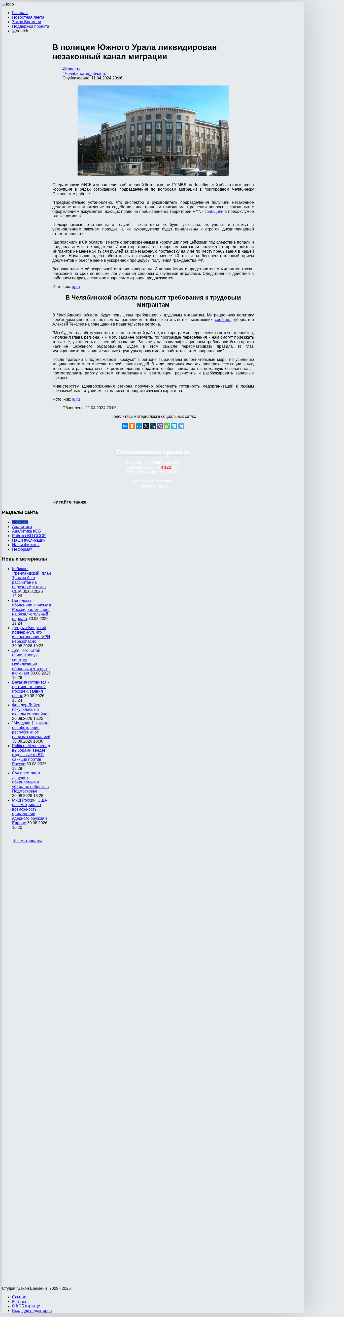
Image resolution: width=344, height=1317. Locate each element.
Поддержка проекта (30, 26)
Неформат (22, 549)
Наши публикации (29, 540)
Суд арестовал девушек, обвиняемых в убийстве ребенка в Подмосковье (30, 782)
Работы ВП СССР (29, 536)
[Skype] (174, 426)
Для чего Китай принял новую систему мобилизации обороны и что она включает (29, 661)
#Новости (71, 69)
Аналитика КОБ (26, 531)
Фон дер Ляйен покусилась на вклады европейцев (31, 709)
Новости (20, 522)
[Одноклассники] (132, 426)
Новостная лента (28, 17)
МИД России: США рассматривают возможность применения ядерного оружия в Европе (30, 811)
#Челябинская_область (84, 73)
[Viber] (160, 426)
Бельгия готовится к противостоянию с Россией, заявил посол (30, 689)
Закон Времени (26, 22)
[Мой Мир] (139, 426)
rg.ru (76, 286)
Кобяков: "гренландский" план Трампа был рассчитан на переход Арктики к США (31, 580)
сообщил (223, 319)
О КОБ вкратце (26, 1306)
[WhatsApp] (167, 426)
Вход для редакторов (32, 1310)
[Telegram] (181, 426)
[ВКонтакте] (125, 426)
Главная (20, 13)
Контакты (20, 1301)
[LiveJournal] (153, 426)
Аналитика (22, 526)
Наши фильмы (26, 545)
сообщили (213, 211)
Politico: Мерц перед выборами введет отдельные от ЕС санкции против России (31, 755)
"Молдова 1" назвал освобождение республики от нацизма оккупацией (31, 730)
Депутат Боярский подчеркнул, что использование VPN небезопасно (31, 634)
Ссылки (19, 1297)
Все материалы (27, 840)
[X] (146, 426)
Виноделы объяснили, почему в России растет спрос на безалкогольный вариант (31, 609)
